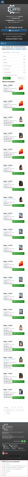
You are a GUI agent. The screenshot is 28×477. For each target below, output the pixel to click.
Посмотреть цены (19, 93)
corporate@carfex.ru (15, 22)
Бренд (4, 56)
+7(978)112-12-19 (15, 27)
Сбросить (21, 78)
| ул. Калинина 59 (15, 20)
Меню (4, 43)
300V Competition (7, 279)
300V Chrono (6, 311)
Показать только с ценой (11, 75)
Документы (7, 448)
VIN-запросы (15, 446)
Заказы (6, 446)
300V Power (6, 247)
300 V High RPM (7, 215)
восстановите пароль (19, 49)
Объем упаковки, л (7, 66)
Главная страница (6, 52)
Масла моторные (16, 52)
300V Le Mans (7, 295)
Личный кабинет (14, 445)
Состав (4, 59)
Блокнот (21, 448)
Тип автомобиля (7, 72)
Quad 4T (5, 375)
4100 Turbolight (7, 87)
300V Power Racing (8, 231)
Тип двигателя (6, 69)
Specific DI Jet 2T (7, 391)
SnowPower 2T (7, 119)
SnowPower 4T (7, 327)
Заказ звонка (14, 31)
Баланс (5, 445)
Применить (6, 78)
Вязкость (5, 62)
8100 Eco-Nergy (7, 167)
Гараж (14, 448)
